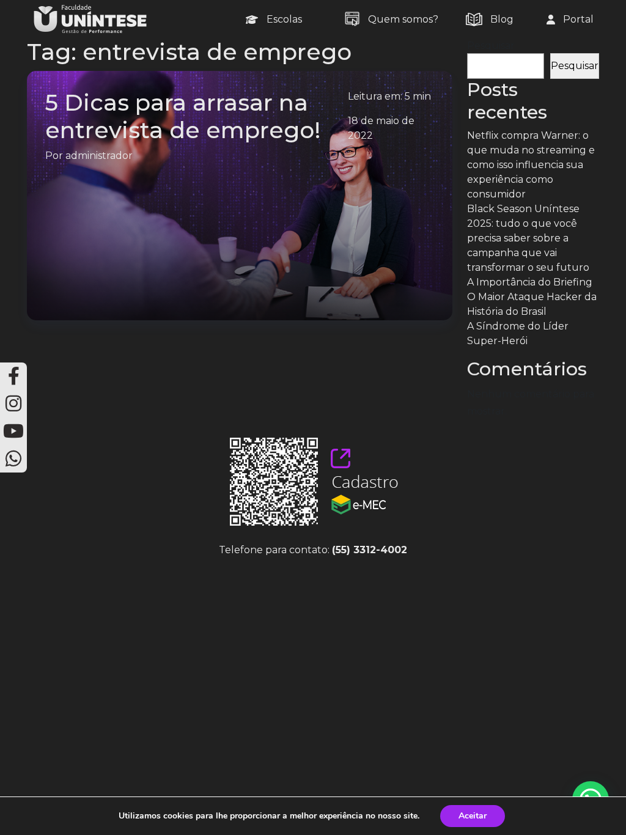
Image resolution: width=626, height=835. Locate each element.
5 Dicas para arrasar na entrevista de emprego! (183, 116)
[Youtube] (13, 431)
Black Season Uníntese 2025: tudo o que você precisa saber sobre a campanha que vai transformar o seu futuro (528, 238)
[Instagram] (13, 404)
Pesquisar (491, 45)
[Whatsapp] (13, 459)
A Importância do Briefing (529, 282)
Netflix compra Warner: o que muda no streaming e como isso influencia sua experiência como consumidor (531, 165)
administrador (99, 155)
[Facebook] (13, 376)
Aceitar (472, 816)
